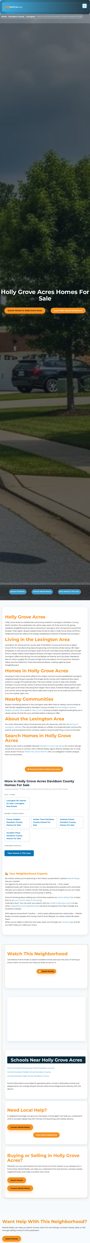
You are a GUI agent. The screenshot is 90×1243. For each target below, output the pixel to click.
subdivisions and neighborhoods (24, 906)
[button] (84, 6)
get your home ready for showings (27, 900)
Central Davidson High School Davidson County (28, 1076)
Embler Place (18, 710)
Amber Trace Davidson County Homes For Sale (43, 822)
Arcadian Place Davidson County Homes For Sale (14, 836)
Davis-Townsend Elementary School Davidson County (30, 1068)
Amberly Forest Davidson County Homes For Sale (68, 822)
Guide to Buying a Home (61, 903)
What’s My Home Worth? (36, 752)
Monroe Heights (62, 707)
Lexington (30, 17)
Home (4, 17)
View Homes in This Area (19, 853)
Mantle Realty (74, 878)
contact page (67, 922)
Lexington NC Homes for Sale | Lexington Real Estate (16, 803)
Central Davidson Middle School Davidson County (29, 1072)
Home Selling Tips (65, 897)
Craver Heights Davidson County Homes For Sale (14, 822)
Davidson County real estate (52, 746)
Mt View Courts (36, 710)
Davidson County (16, 17)
